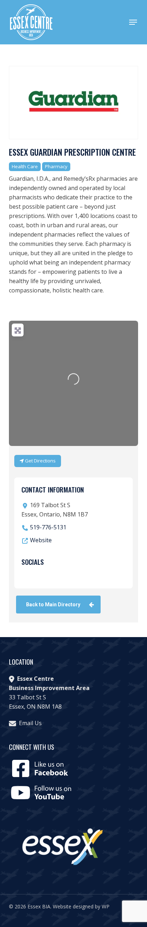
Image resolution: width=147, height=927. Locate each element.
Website (41, 540)
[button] (133, 22)
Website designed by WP (81, 906)
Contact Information (52, 489)
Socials (32, 562)
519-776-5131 (48, 527)
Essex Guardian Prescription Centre (72, 152)
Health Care (25, 166)
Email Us (30, 723)
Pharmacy (56, 166)
